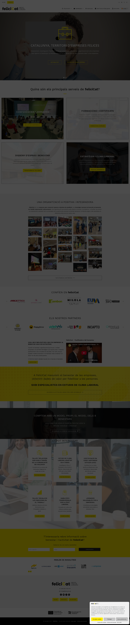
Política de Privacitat (111, 622)
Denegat (109, 619)
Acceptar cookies (97, 619)
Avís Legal (119, 622)
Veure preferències (122, 619)
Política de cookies (102, 622)
